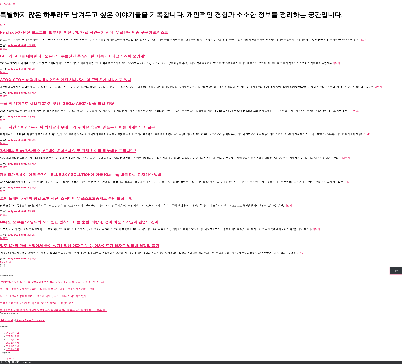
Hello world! (6, 320)
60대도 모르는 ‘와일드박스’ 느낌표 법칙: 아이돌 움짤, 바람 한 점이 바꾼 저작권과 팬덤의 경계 (79, 222)
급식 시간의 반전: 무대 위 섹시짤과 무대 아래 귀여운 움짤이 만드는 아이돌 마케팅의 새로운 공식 (82, 127)
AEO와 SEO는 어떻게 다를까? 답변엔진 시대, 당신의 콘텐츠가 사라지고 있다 (65, 80)
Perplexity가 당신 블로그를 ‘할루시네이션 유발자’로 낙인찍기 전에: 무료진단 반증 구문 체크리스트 (84, 32)
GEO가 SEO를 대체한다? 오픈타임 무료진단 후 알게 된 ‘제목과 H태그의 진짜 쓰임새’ (72, 56)
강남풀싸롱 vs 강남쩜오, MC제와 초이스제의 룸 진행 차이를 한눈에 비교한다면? (68, 151)
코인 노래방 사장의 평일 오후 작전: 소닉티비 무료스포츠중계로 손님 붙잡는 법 (66, 198)
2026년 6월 (12, 336)
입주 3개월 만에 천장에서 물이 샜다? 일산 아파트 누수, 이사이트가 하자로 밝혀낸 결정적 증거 (79, 245)
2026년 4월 (12, 343)
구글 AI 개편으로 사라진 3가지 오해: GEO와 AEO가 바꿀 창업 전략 (57, 103)
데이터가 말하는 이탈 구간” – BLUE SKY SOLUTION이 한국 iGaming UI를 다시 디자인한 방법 (80, 174)
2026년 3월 (12, 346)
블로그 (4, 25)
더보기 (363, 39)
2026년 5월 (12, 339)
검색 (2, 265)
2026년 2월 (12, 349)
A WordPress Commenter (30, 320)
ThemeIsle (26, 362)
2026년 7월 (12, 333)
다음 (8, 262)
